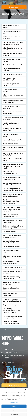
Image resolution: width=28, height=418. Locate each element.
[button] (26, 390)
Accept (14, 406)
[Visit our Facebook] (3, 362)
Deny (14, 410)
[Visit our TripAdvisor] (9, 362)
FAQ (5, 329)
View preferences (14, 414)
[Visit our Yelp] (13, 362)
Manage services (14, 402)
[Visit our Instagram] (6, 362)
